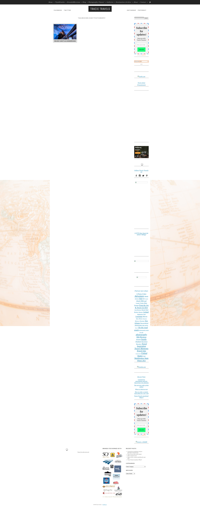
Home (51, 2)
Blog (84, 2)
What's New (141, 361)
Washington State (141, 358)
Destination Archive (123, 2)
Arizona (137, 298)
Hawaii (143, 310)
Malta (137, 318)
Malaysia (145, 316)
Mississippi (145, 318)
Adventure (139, 296)
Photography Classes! (96, 2)
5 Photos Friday (141, 294)
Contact (143, 2)
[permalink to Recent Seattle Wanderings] (65, 39)
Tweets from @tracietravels (83, 452)
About (136, 2)
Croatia (137, 303)
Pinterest (142, 10)
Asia (140, 298)
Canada (146, 298)
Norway (136, 327)
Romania (138, 339)
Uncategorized (138, 353)
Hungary (141, 312)
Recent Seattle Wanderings (65, 41)
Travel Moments (141, 348)
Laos (144, 314)
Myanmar (142, 321)
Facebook (58, 10)
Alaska (146, 296)
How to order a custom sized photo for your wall (141, 392)
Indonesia (140, 314)
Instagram (131, 10)
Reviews (143, 337)
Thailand (138, 341)
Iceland (146, 312)
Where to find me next (141, 389)
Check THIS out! (141, 301)
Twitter (67, 10)
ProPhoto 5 (105, 504)
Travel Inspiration (142, 345)
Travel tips (141, 351)
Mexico (141, 318)
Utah (144, 356)
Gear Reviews (137, 310)
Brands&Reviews (73, 2)
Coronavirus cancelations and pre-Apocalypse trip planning (141, 381)
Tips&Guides (60, 2)
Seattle (144, 339)
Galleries (110, 2)
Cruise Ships (143, 303)
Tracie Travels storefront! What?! (141, 396)
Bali (144, 298)
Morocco (137, 321)
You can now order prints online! (141, 386)
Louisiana (139, 316)
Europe (136, 305)
